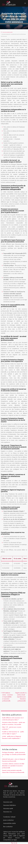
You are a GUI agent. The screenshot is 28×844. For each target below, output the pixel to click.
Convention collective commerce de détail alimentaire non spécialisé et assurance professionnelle (13, 766)
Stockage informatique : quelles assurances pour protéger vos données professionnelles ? (14, 754)
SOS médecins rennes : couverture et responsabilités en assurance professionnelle (7, 697)
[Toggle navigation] (25, 3)
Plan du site (14, 843)
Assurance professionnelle (7, 32)
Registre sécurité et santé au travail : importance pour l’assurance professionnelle (20, 697)
